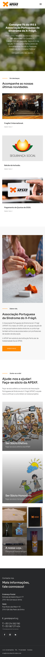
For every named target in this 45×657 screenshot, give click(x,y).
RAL (16, 650)
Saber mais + (8, 127)
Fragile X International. (13, 123)
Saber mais (11, 348)
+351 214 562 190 (11, 623)
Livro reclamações (8, 650)
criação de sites (7, 653)
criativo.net (17, 653)
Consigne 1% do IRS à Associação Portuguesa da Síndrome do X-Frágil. (22, 27)
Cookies (29, 650)
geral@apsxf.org (11, 618)
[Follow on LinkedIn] (15, 634)
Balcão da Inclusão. (12, 165)
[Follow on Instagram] (10, 634)
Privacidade (22, 650)
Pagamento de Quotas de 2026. (17, 207)
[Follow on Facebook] (4, 634)
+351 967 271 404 (11, 626)
